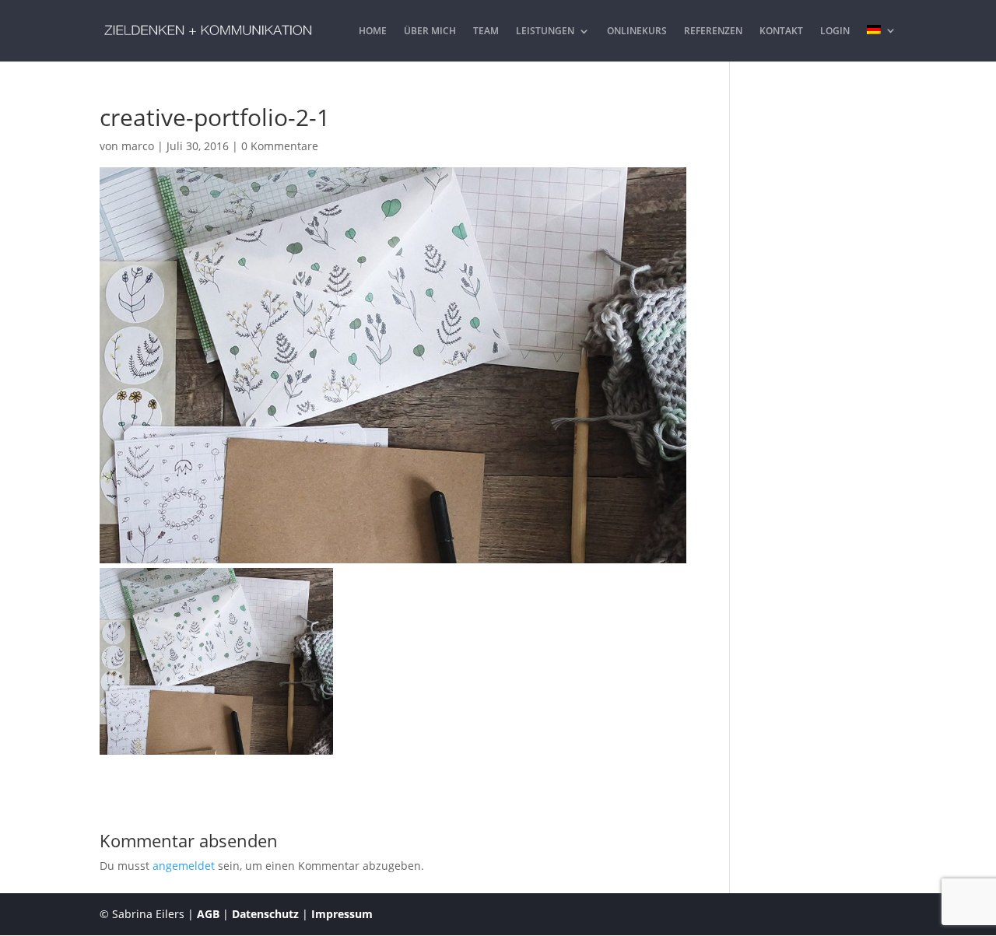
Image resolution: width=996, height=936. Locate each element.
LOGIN (835, 31)
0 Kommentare (279, 145)
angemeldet (184, 865)
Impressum (342, 913)
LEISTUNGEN (545, 31)
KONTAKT (781, 31)
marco (137, 145)
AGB (208, 913)
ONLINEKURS (637, 31)
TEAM (486, 31)
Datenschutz (265, 913)
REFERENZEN (713, 31)
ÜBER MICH (430, 31)
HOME (373, 31)
